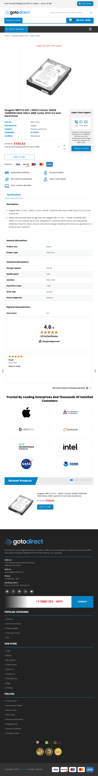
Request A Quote (13, 20)
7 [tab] (88, 481)
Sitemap (9, 688)
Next (95, 503)
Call (76, 126)
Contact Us (10, 674)
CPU (8, 637)
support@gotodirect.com (14, 572)
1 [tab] (71, 481)
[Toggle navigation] (90, 29)
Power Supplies (12, 628)
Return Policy (11, 710)
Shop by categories (16, 29)
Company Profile (12, 733)
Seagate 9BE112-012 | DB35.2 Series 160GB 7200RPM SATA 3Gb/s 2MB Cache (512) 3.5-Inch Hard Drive (62, 495)
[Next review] (95, 371)
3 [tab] (78, 481)
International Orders (14, 705)
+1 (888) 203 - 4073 (12, 579)
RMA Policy (10, 715)
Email (86, 126)
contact (82, 602)
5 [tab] (83, 481)
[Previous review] (3, 371)
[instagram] (25, 591)
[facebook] (7, 591)
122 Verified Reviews (49, 336)
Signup (8, 655)
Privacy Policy (11, 701)
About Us (10, 669)
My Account (10, 660)
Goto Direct (23, 769)
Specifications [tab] (14, 195)
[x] (13, 591)
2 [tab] (75, 481)
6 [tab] (86, 481)
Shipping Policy (12, 724)
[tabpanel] (49, 505)
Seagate (34, 125)
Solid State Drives (13, 633)
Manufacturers (11, 678)
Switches (9, 619)
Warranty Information (14, 719)
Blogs (8, 683)
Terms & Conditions (13, 729)
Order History (11, 665)
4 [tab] (80, 481)
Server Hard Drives (13, 624)
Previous (2, 503)
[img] (49, 332)
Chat (81, 126)
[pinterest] (19, 591)
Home (7, 36)
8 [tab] (91, 481)
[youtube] (31, 591)
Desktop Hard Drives (20, 36)
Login (8, 651)
